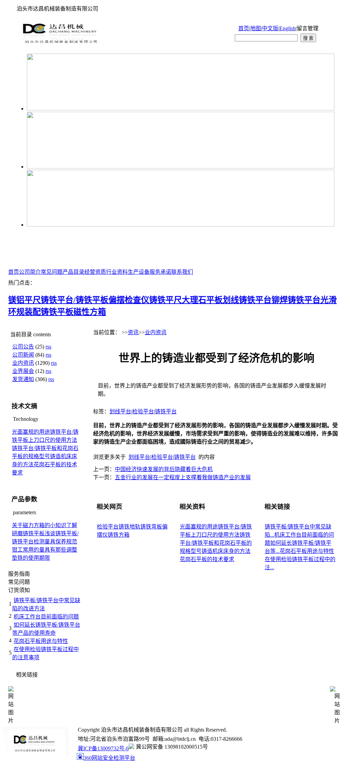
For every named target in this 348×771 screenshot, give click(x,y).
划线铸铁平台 (247, 299)
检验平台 (143, 411)
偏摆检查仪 (128, 299)
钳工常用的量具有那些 (39, 550)
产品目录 (73, 272)
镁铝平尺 (24, 299)
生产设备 (139, 272)
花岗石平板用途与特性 (41, 641)
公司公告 (23, 346)
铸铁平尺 (165, 299)
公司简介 (30, 272)
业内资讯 (23, 363)
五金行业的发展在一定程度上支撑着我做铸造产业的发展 (183, 477)
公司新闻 (23, 355)
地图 (255, 28)
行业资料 (117, 272)
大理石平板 (202, 299)
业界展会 (23, 371)
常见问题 (52, 272)
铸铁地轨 (129, 527)
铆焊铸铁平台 (296, 299)
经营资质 (95, 272)
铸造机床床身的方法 (226, 551)
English (287, 28)
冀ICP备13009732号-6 (103, 748)
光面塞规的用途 (31, 432)
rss (48, 346)
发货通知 (23, 379)
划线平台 (120, 411)
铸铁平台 (166, 411)
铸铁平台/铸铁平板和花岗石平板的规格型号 (216, 543)
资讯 (133, 332)
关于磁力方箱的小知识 (39, 525)
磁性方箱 (89, 311)
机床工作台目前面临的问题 (46, 617)
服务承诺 (160, 272)
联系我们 (182, 272)
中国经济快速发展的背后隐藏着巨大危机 (164, 469)
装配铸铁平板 (48, 311)
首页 (243, 28)
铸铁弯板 (151, 527)
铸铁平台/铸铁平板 (74, 299)
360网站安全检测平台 (109, 758)
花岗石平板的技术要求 (207, 559)
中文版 (270, 28)
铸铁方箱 (118, 535)
